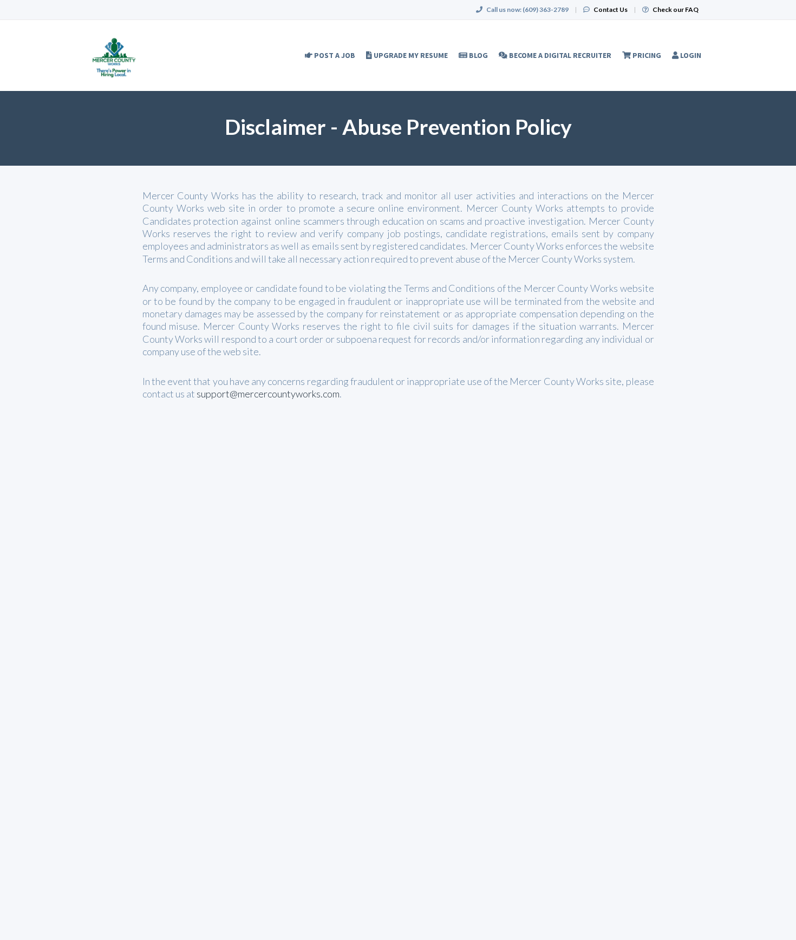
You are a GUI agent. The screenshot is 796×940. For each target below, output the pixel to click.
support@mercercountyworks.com (268, 394)
